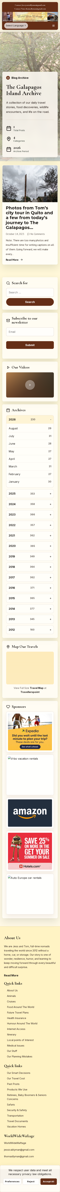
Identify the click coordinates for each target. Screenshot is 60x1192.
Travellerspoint (30, 692)
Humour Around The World (22, 1023)
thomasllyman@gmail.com (19, 1156)
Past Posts (13, 1084)
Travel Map (37, 688)
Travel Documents (17, 1121)
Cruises (11, 1001)
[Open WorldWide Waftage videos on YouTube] (30, 385)
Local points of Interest (20, 1040)
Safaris (11, 1104)
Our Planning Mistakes (19, 1056)
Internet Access (16, 1029)
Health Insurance (16, 1018)
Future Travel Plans (18, 1012)
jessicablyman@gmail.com (19, 1149)
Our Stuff (12, 1051)
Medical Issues (15, 1045)
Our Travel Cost (16, 1078)
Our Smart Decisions (18, 1072)
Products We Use (17, 1089)
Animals (11, 996)
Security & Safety (17, 1110)
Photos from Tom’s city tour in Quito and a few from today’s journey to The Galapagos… (29, 217)
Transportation (15, 1115)
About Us (12, 990)
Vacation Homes (16, 1126)
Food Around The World (20, 1007)
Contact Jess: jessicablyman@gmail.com (30, 5)
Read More (12, 259)
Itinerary (11, 1034)
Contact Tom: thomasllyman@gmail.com (30, 9)
